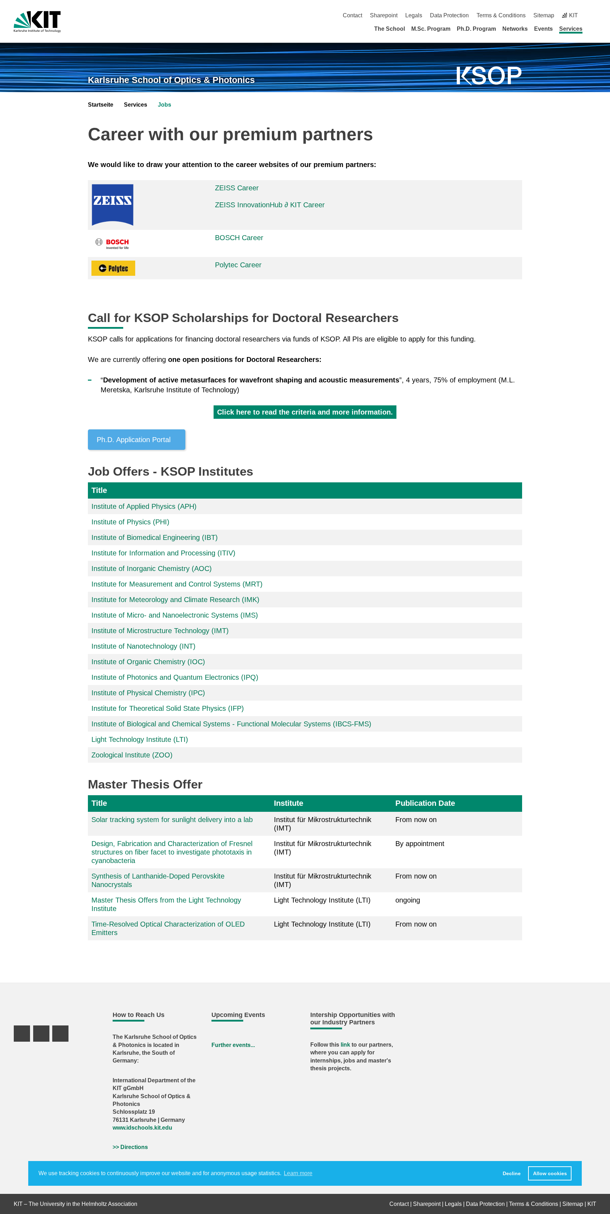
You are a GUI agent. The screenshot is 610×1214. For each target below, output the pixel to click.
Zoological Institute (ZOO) (132, 755)
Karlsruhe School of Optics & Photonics (171, 80)
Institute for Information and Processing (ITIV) (163, 553)
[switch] (593, 15)
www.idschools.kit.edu (142, 1128)
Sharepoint (383, 15)
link (346, 1045)
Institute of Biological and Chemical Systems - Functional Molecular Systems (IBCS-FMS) (231, 724)
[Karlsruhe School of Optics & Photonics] (489, 75)
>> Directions (130, 1147)
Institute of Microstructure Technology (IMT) (160, 631)
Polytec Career (238, 265)
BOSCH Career (239, 238)
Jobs (164, 105)
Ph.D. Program (476, 29)
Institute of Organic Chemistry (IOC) (148, 662)
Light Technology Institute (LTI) (139, 739)
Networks (515, 29)
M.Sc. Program (430, 29)
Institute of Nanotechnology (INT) (143, 646)
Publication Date (425, 803)
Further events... (233, 1045)
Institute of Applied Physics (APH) (144, 506)
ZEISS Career (237, 188)
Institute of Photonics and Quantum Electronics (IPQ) (174, 677)
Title (99, 490)
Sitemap (543, 15)
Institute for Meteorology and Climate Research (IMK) (175, 599)
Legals (413, 15)
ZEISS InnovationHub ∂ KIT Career (270, 205)
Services (570, 29)
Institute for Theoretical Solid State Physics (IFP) (167, 708)
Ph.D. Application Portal (134, 440)
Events (543, 29)
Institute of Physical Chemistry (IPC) (148, 693)
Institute (288, 803)
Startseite (100, 105)
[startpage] (593, 28)
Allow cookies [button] (550, 1173)
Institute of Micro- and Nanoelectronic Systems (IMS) (174, 615)
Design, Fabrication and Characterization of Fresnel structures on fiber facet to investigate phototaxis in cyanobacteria (171, 852)
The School (389, 29)
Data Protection (449, 15)
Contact (352, 15)
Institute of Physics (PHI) (130, 522)
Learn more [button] (298, 1173)
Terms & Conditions (501, 15)
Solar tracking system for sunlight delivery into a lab (172, 819)
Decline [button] (512, 1173)
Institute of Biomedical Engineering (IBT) (154, 537)
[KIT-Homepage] (37, 21)
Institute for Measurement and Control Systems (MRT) (177, 584)
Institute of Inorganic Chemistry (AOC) (151, 568)
